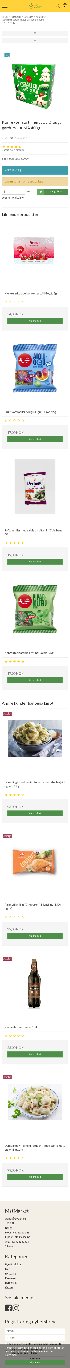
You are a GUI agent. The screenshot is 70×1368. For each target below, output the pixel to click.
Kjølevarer (10, 1278)
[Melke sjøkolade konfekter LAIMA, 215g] (35, 255)
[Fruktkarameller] (35, 374)
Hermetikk (11, 1282)
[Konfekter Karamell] (35, 615)
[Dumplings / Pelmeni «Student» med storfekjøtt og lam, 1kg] (35, 744)
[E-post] (35, 1337)
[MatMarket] (35, 6)
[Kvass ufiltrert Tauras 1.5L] (35, 989)
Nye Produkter (13, 1264)
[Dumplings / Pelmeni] (35, 1108)
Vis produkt (35, 320)
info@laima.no (22, 1237)
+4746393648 (21, 1232)
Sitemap (9, 1246)
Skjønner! (35, 1362)
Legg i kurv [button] (56, 191)
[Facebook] (8, 1309)
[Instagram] (16, 1309)
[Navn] (35, 1330)
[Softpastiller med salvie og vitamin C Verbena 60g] (35, 492)
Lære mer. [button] (11, 1354)
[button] (35, 33)
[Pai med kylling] (35, 867)
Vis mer (9, 1287)
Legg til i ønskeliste (13, 197)
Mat (7, 1269)
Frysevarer (11, 1273)
